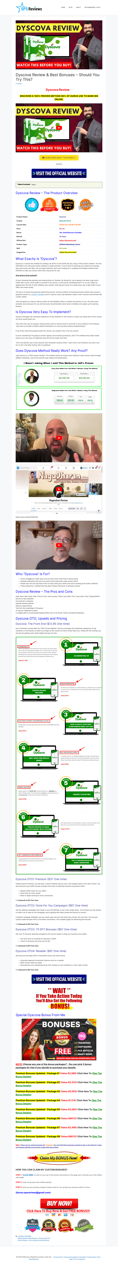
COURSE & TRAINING (24, 1236)
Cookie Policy (91, 1257)
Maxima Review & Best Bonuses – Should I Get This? (34, 1238)
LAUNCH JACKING (37, 294)
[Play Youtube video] (59, 127)
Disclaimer (82, 1257)
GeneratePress (34, 1259)
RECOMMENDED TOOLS (92, 7)
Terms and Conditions (71, 1257)
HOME (63, 7)
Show (33, 184)
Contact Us (81, 1259)
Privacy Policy (58, 1257)
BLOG (70, 7)
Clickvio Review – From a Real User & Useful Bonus (33, 1240)
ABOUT (78, 7)
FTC (75, 1259)
